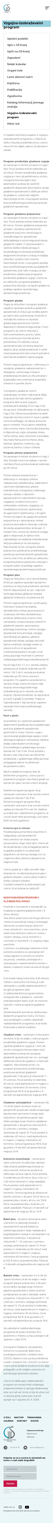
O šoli (7, 1417)
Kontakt (22, 1421)
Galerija (8, 1421)
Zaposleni (13, 57)
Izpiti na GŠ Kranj (18, 51)
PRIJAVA (10, 1484)
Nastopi (19, 1417)
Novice (35, 1421)
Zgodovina (14, 96)
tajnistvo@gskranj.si (37, 1447)
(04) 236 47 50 (15, 1447)
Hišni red (13, 123)
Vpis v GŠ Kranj (17, 45)
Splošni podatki (17, 38)
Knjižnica (13, 83)
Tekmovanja (34, 1417)
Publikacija (14, 89)
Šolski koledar (16, 64)
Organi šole (15, 70)
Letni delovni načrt (20, 77)
